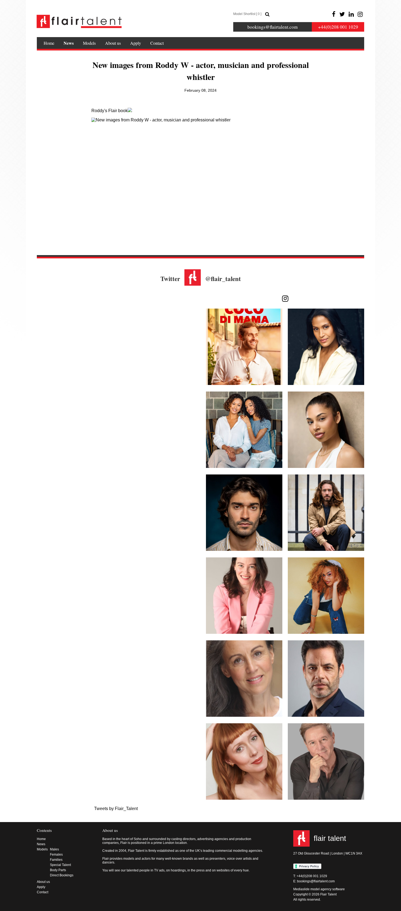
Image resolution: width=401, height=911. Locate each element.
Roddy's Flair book (109, 110)
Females (56, 854)
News (69, 43)
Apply (135, 43)
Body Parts (58, 870)
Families (56, 860)
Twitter (170, 278)
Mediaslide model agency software (319, 889)
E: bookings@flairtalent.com (314, 881)
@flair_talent (223, 278)
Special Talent (60, 865)
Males (54, 849)
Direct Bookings (61, 875)
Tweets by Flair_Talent (116, 808)
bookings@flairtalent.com (272, 27)
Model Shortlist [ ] (247, 14)
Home (49, 43)
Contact (157, 43)
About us (113, 43)
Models (89, 43)
